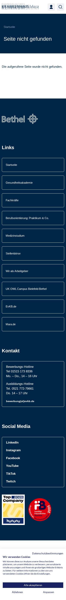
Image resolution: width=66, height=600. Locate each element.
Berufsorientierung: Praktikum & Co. (27, 218)
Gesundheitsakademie (19, 182)
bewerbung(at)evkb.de (20, 401)
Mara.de (11, 324)
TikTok (11, 473)
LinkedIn (12, 442)
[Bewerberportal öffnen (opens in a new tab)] (51, 7)
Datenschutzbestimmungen (47, 553)
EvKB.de (11, 306)
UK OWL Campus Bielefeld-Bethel (26, 288)
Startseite (9, 26)
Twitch (11, 481)
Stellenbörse (13, 253)
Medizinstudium (15, 235)
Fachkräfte (12, 200)
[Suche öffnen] (60, 7)
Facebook (13, 458)
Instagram (13, 450)
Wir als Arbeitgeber (17, 271)
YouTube (12, 466)
